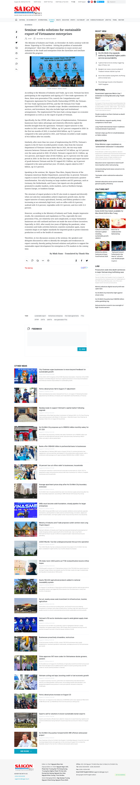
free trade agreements (72, 316)
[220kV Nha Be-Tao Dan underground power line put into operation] (25, 548)
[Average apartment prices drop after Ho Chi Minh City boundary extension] (25, 491)
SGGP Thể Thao (48, 2)
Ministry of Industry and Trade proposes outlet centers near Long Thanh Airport (63, 524)
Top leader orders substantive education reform (109, 176)
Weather (121, 20)
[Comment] (16, 64)
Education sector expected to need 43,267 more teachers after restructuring (109, 164)
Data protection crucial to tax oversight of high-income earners (109, 306)
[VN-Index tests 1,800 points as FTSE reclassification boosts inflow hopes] (25, 567)
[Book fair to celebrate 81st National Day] (118, 223)
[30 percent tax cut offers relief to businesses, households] (25, 472)
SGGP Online (37, 2)
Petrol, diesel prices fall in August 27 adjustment (57, 389)
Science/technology (97, 20)
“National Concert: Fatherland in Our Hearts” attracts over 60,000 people (117, 256)
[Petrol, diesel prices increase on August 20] (25, 701)
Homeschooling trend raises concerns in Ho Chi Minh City (109, 170)
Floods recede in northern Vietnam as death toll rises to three (110, 115)
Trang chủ (16, 20)
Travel (115, 20)
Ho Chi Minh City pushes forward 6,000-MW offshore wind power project (63, 734)
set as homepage (120, 774)
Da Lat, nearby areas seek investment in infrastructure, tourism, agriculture (63, 600)
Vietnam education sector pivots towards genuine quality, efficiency (109, 183)
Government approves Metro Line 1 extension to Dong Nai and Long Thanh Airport (109, 95)
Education (65, 20)
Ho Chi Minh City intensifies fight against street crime (108, 294)
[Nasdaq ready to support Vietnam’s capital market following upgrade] (25, 414)
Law (87, 20)
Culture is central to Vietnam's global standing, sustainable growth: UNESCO (102, 234)
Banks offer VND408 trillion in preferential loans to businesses (62, 446)
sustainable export (40, 316)
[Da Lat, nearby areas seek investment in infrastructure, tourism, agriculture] (25, 605)
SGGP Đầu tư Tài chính (62, 2)
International (42, 20)
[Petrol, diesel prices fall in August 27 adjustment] (25, 395)
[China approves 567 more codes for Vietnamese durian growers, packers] (25, 663)
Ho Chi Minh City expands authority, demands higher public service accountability (112, 55)
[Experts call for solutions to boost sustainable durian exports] (25, 720)
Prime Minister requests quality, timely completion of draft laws (108, 121)
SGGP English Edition (28, 11)
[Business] (16, 69)
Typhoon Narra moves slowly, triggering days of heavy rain (111, 64)
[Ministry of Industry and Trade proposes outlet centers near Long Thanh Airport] (25, 529)
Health (58, 20)
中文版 (73, 2)
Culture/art (81, 20)
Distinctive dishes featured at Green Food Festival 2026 (101, 254)
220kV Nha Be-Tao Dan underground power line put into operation (64, 542)
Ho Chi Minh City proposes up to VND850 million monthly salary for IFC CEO (64, 428)
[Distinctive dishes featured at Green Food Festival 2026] (102, 246)
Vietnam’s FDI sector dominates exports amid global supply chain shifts (63, 619)
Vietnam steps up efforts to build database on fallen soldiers (109, 134)
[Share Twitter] (16, 42)
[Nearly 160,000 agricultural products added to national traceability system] (25, 586)
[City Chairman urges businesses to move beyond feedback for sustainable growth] (25, 376)
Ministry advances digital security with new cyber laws (109, 288)
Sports (72, 20)
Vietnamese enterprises (55, 316)
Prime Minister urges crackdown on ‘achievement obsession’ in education (109, 145)
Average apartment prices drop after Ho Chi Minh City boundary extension (63, 486)
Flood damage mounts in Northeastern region (110, 83)
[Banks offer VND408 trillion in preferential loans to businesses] (25, 452)
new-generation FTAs (60, 320)
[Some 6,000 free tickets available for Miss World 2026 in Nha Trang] (110, 200)
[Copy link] (16, 58)
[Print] (16, 53)
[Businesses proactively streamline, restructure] (25, 643)
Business (52, 20)
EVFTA (43, 320)
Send (83, 349)
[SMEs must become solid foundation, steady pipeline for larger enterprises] (25, 510)
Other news (20, 366)
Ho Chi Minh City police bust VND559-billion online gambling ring (109, 300)
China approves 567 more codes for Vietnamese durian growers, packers (63, 657)
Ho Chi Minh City (32, 20)
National (22, 20)
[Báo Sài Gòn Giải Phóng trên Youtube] (92, 2)
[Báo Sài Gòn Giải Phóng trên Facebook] (89, 2)
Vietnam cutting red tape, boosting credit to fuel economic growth (64, 676)
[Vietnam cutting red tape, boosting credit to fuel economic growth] (25, 682)
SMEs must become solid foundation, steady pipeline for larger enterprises (62, 505)
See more (24, 751)
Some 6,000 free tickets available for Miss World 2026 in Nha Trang (109, 212)
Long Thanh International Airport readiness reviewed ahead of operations (110, 128)
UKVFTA (49, 320)
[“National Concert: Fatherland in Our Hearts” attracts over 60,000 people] (118, 246)
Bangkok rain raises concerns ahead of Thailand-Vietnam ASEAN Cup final (110, 70)
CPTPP (37, 320)
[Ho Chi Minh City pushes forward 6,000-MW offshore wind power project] (25, 739)
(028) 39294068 (20, 776)
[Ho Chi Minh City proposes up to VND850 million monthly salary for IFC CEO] (25, 433)
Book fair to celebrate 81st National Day (116, 232)
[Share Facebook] (16, 37)
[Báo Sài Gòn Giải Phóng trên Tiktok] (95, 2)
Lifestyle (108, 20)
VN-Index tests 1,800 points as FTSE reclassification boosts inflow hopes (64, 562)
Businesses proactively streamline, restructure (56, 637)
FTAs (82, 316)
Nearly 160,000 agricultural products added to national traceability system (59, 581)
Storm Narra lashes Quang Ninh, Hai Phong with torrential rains (111, 77)
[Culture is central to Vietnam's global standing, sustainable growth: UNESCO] (102, 223)
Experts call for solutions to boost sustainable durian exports (62, 714)
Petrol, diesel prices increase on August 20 (55, 695)
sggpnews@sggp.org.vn (22, 779)
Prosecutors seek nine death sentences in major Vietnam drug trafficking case (110, 271)
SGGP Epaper (82, 2)
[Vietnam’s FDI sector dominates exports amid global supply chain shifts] (25, 624)
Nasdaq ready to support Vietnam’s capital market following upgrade (61, 409)
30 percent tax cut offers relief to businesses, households (61, 465)
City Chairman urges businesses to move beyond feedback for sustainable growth (62, 371)
